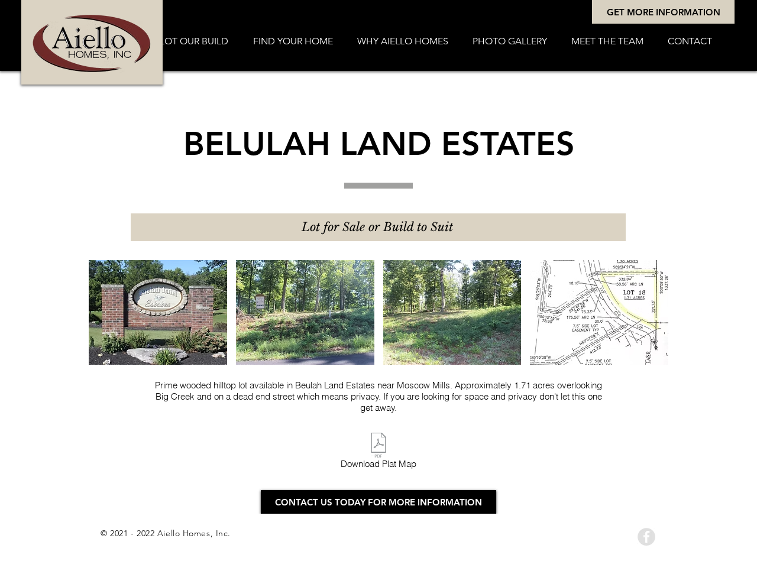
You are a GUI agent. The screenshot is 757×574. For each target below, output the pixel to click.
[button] (293, 41)
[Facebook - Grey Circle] (646, 537)
